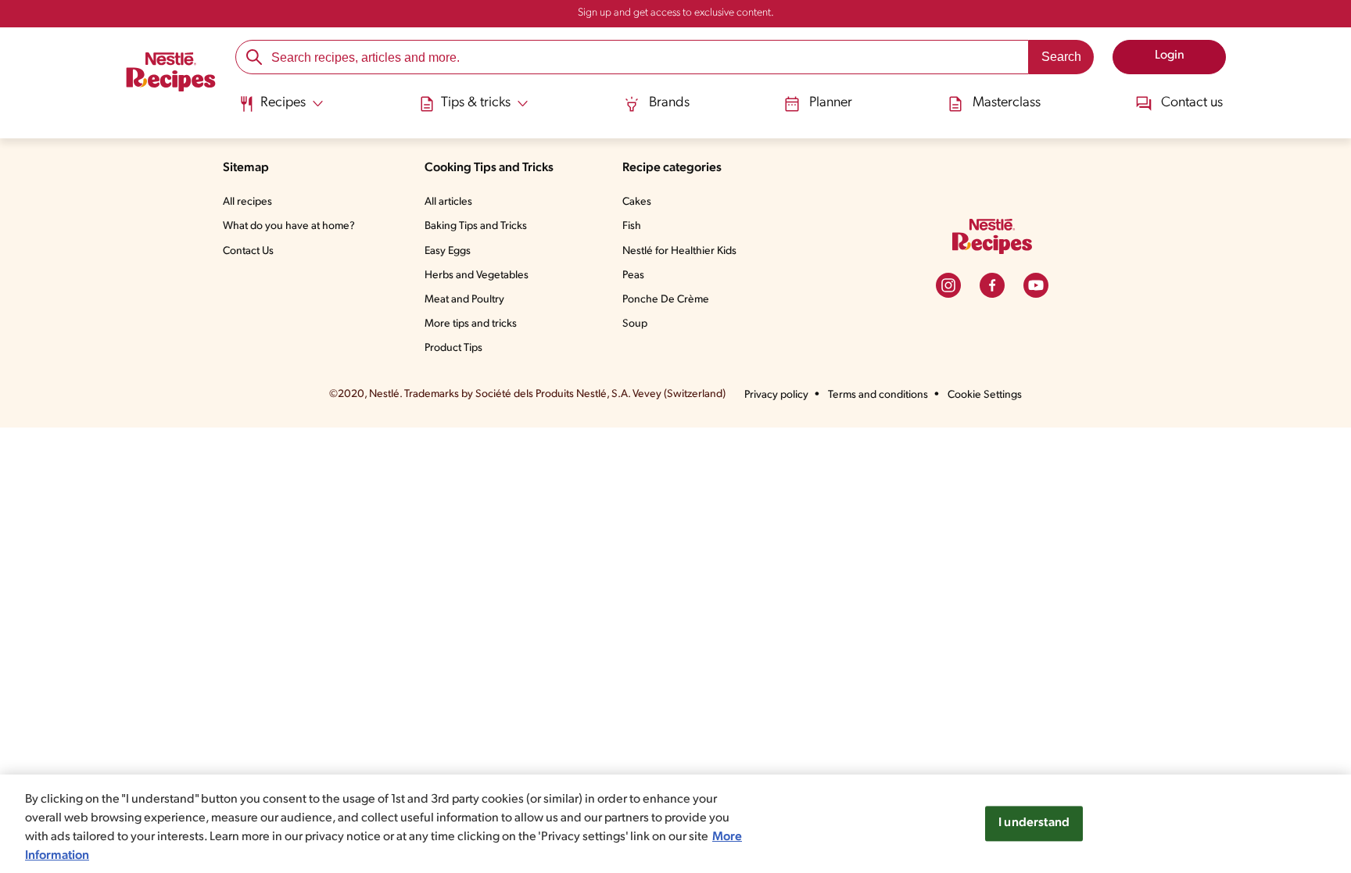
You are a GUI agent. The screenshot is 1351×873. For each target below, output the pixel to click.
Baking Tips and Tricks (476, 226)
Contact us (1192, 103)
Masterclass (1007, 103)
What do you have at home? (289, 226)
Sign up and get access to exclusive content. (676, 13)
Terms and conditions (878, 395)
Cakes (636, 202)
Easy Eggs (448, 251)
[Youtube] (1036, 285)
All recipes (247, 202)
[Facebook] (992, 285)
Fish (631, 226)
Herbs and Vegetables (477, 275)
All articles (448, 202)
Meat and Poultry (464, 300)
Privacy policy (776, 395)
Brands (669, 103)
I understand (1034, 823)
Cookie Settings (985, 395)
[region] (675, 824)
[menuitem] (281, 109)
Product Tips (453, 348)
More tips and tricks (471, 324)
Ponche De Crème (665, 300)
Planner (830, 103)
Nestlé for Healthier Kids (679, 251)
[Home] (171, 74)
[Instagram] (948, 285)
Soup (634, 324)
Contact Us (248, 251)
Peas (633, 275)
